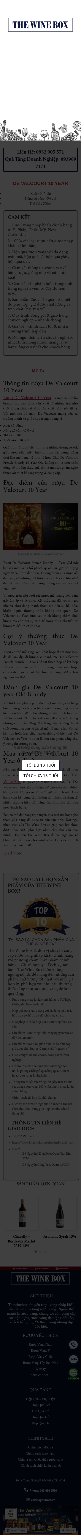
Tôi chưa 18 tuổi (40, 775)
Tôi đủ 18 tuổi (40, 765)
